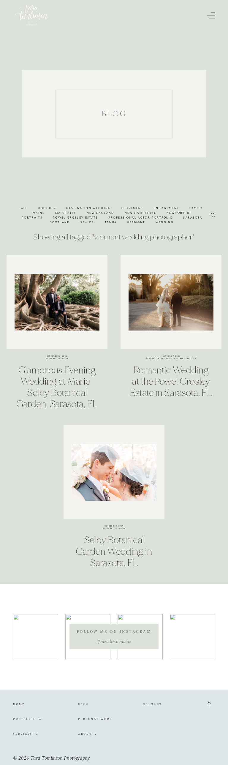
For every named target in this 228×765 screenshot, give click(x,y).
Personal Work (95, 719)
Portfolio (24, 719)
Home (19, 704)
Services (22, 734)
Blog (83, 704)
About (85, 734)
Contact (152, 704)
